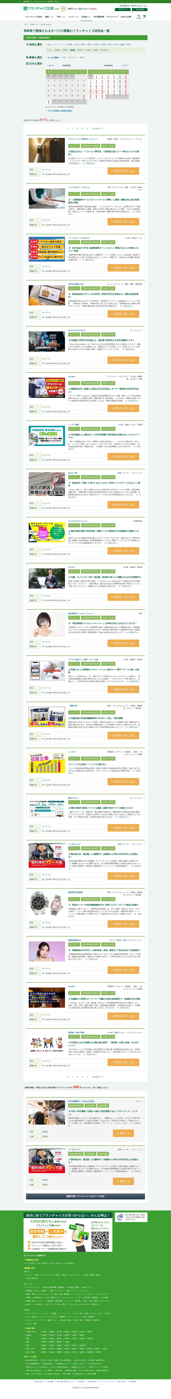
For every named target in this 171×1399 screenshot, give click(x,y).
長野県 (82, 1335)
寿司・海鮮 (78, 1320)
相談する (124, 1133)
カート (144, 18)
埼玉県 (67, 1338)
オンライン (59, 44)
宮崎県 (95, 50)
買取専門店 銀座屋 (75, 892)
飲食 (82, 57)
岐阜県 (44, 1342)
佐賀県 (65, 50)
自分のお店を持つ (96, 1364)
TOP (25, 24)
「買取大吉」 (73, 706)
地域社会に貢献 (71, 1370)
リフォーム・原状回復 (73, 1301)
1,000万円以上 (69, 1263)
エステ (78, 1297)
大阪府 (59, 1345)
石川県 (59, 1335)
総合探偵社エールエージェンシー (81, 613)
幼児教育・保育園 (73, 1287)
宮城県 (67, 1332)
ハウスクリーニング (33, 1287)
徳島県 (44, 1349)
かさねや (71, 376)
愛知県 (59, 1342)
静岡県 (51, 1342)
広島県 (97, 1349)
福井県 (67, 1335)
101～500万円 (42, 1263)
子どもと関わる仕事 (86, 1370)
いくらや (71, 752)
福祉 (27, 1304)
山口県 (104, 1349)
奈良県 (74, 1345)
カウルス (71, 567)
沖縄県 (98, 1352)
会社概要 (51, 1381)
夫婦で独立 (58, 1370)
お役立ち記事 (126, 17)
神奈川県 (90, 1338)
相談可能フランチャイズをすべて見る (85, 1196)
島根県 (82, 1349)
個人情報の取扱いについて (66, 1381)
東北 (77, 44)
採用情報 (133, 1381)
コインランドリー (103, 1294)
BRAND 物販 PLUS (76, 284)
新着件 (92, 9)
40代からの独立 (80, 1360)
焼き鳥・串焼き (66, 1320)
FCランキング (112, 17)
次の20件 (96, 128)
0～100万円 (30, 1263)
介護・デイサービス (57, 1291)
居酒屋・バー (56, 1313)
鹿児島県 (104, 50)
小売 (64, 57)
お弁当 (108, 1313)
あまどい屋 (72, 473)
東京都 (82, 1338)
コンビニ (29, 1275)
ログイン (124, 9)
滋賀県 (44, 1345)
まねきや (71, 986)
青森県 (51, 1332)
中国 (116, 44)
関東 (83, 44)
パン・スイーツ (74, 1317)
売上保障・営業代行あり (97, 1360)
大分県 (88, 50)
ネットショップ (68, 1297)
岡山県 (89, 1349)
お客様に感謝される (103, 1370)
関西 (103, 44)
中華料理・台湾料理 (92, 1320)
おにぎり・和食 (31, 1323)
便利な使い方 (39, 1381)
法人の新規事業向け (33, 1364)
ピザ (100, 1313)
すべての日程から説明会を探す (60, 111)
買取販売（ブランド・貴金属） (36, 1291)
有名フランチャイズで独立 (99, 1367)
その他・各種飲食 (88, 1317)
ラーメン (67, 1313)
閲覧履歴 (138, 18)
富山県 (51, 1335)
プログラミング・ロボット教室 (55, 1304)
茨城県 (44, 1338)
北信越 (96, 44)
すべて (49, 50)
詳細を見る (90, 163)
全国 (49, 44)
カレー (94, 1313)
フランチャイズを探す (33, 17)
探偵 (85, 1301)
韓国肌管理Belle (74, 940)
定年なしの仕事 (46, 1360)
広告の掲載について (94, 1381)
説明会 (86, 17)
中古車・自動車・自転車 (92, 1275)
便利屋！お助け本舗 (76, 1032)
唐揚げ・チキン (52, 1320)
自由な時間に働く (32, 1360)
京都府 (51, 1345)
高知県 (67, 1349)
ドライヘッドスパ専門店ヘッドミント (83, 139)
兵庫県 (67, 1345)
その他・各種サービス (52, 1297)
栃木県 (51, 1338)
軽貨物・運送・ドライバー (35, 1301)
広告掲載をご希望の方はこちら (133, 6)
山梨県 (74, 1335)
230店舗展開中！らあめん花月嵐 (81, 1101)
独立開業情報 (99, 17)
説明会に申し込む (124, 170)
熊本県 (80, 50)
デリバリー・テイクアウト (35, 1320)
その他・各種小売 (32, 1278)
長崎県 (72, 50)
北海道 (69, 44)
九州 (122, 44)
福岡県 (57, 50)
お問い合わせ (121, 1381)
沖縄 (128, 44)
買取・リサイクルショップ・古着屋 (47, 1275)
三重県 (67, 1342)
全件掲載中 (83, 9)
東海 (89, 44)
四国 (110, 44)
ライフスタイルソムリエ (78, 521)
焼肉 (87, 1313)
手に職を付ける (78, 1374)
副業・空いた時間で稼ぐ (63, 1360)
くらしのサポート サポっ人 (79, 187)
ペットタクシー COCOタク (79, 238)
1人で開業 (48, 1370)
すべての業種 (53, 57)
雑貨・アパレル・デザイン (72, 1275)
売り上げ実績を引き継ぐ (60, 1367)
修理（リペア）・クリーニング (77, 1291)
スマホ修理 (104, 1297)
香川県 (51, 1349)
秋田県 (74, 1332)
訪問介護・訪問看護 (91, 1297)
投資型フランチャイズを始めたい (37, 1367)
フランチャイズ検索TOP (35, 1255)
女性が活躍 (66, 1374)
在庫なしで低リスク (80, 1364)
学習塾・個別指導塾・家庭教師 (53, 1287)
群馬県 (59, 1338)
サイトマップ (109, 1381)
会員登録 (141, 9)
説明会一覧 (34, 24)
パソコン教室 (36, 1304)
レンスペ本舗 (73, 425)
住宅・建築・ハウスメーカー (100, 1301)
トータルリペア (74, 844)
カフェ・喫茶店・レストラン (36, 1317)
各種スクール (86, 1287)
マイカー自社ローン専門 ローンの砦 (83, 660)
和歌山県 (83, 1345)
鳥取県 (74, 1349)
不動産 (28, 1297)
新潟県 (44, 1335)
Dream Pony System (76, 330)
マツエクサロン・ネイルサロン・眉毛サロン (84, 1304)
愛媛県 (59, 1349)
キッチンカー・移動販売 (57, 1317)
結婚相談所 (37, 1297)
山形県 (82, 1332)
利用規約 (81, 1381)
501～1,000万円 (55, 1263)
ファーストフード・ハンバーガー (37, 1313)
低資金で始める (48, 1364)
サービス (72, 57)
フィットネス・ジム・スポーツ (83, 1294)
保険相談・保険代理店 (54, 1301)
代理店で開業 (91, 1374)
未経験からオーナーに (79, 1367)
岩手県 (59, 1332)
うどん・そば (77, 1313)
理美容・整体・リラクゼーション (37, 1294)
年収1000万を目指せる (34, 1370)
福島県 (89, 1332)
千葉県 (74, 1338)
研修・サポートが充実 (33, 1374)
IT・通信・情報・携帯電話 (61, 1294)
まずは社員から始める (51, 1374)
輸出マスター (73, 798)
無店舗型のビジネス (63, 1364)
